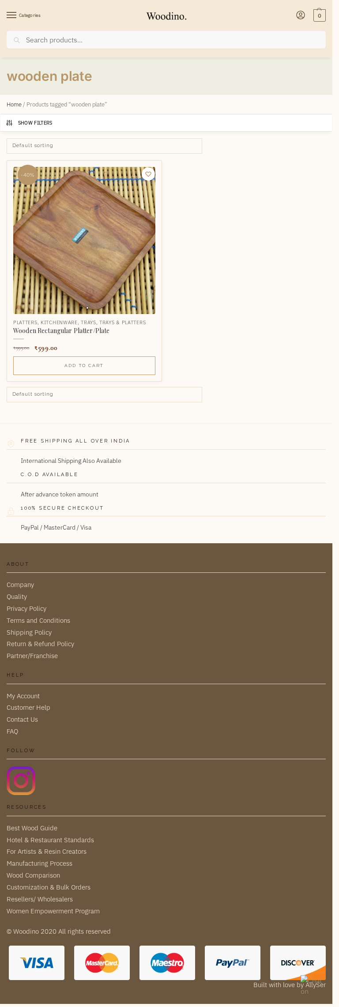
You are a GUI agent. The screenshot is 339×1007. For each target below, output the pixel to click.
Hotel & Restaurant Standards (50, 840)
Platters (25, 322)
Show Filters (35, 123)
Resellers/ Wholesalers (40, 899)
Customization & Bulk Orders (48, 887)
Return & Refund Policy (40, 644)
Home (14, 104)
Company (20, 584)
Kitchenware (59, 322)
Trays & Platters (122, 322)
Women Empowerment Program (53, 911)
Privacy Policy (26, 608)
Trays (88, 322)
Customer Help (28, 707)
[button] (318, 15)
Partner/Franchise (32, 655)
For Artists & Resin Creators (47, 851)
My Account (23, 696)
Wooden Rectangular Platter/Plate (61, 330)
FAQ (12, 731)
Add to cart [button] (84, 365)
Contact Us (22, 719)
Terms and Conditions (38, 620)
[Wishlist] (148, 174)
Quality (17, 596)
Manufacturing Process (39, 863)
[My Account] (300, 16)
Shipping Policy (29, 632)
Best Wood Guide (32, 828)
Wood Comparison (33, 875)
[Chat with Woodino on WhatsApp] (312, 986)
